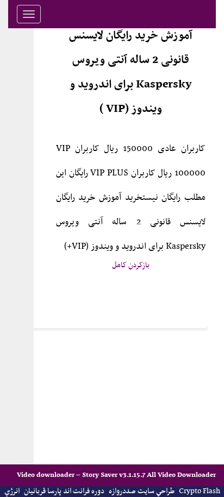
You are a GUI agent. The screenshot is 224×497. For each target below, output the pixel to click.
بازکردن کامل (131, 265)
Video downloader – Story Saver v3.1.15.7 (82, 475)
